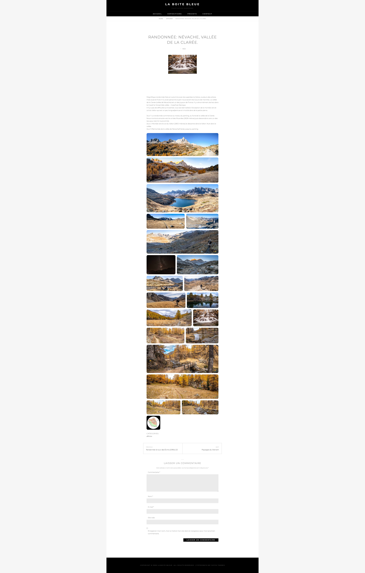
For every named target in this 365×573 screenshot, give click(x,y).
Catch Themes (218, 565)
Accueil (157, 14)
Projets (192, 14)
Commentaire (154, 472)
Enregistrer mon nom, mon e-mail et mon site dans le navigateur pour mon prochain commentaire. (181, 532)
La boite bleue (182, 4)
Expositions (175, 14)
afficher (169, 18)
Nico (184, 48)
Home (161, 18)
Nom (150, 496)
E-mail (151, 507)
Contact (207, 14)
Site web (151, 518)
